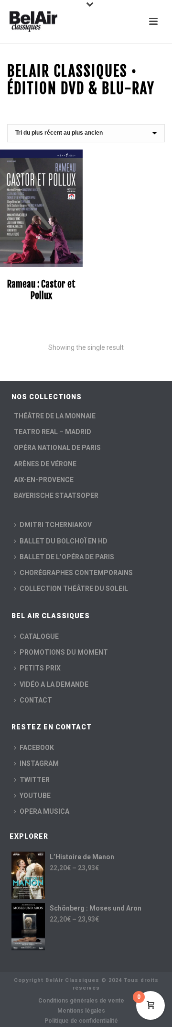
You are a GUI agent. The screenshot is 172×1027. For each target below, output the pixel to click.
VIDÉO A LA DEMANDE (54, 684)
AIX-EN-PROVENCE (44, 480)
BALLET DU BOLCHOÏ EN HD (64, 541)
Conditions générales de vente (81, 1000)
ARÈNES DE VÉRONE (45, 464)
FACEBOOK (37, 747)
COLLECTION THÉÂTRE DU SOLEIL (74, 588)
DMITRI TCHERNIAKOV (56, 525)
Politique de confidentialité (81, 1020)
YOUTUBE (35, 795)
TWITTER (35, 780)
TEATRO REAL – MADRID (52, 432)
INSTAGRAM (39, 763)
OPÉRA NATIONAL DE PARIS (57, 447)
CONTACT (36, 700)
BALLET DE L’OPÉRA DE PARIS (67, 557)
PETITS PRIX (40, 668)
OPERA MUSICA (44, 811)
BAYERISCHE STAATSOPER (56, 495)
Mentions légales (81, 1010)
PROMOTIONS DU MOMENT (64, 652)
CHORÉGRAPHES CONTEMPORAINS (76, 573)
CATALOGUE (39, 636)
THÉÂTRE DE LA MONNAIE (55, 416)
